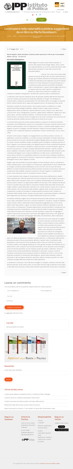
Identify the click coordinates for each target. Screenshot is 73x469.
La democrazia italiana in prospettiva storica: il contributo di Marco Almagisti (27, 394)
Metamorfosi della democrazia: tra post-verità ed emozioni (22, 405)
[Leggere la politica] (62, 4)
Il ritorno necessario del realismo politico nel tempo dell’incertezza (24, 401)
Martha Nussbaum (34, 74)
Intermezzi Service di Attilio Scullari (50, 463)
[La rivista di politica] (56, 4)
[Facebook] (36, 15)
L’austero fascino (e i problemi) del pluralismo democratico (22, 398)
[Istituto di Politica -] (26, 6)
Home (9, 36)
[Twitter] (40, 15)
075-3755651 (60, 9)
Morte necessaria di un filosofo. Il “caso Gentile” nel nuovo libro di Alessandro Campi (29, 408)
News (14, 36)
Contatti (41, 20)
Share (64, 49)
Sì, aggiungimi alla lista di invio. (13, 313)
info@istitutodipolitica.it (13, 12)
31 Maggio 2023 (14, 49)
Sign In (66, 12)
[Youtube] (33, 15)
